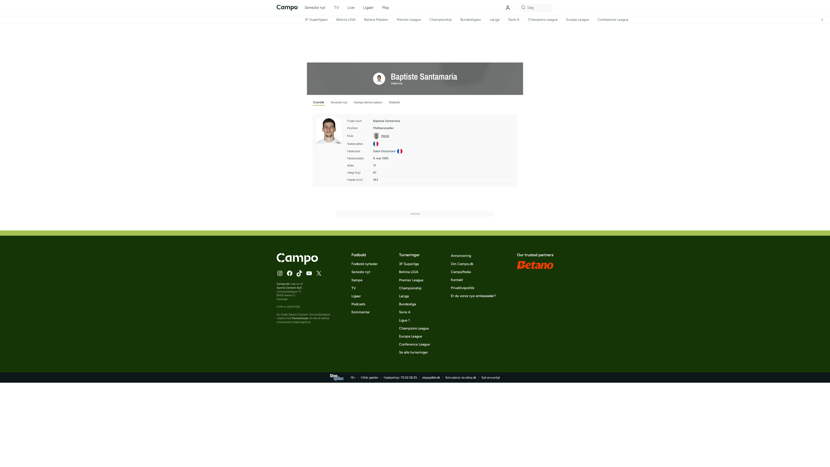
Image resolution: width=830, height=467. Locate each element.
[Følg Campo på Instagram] (280, 273)
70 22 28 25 (409, 377)
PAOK (385, 136)
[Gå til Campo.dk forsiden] (297, 263)
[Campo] (287, 8)
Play (385, 7)
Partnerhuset (300, 318)
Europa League (577, 20)
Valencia (396, 83)
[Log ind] (507, 7)
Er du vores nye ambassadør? (473, 296)
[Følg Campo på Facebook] (289, 273)
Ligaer (368, 7)
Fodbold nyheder (364, 264)
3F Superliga (409, 264)
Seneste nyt (315, 7)
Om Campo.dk (462, 264)
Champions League (543, 20)
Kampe (356, 280)
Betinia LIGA (346, 20)
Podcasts (358, 304)
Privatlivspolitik (462, 288)
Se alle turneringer (413, 352)
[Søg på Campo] (522, 7)
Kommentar (360, 312)
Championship (440, 20)
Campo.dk (283, 283)
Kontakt (457, 280)
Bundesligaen (470, 20)
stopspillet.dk (431, 377)
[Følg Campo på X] (319, 273)
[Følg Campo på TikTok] (299, 273)
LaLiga (495, 20)
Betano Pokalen (376, 20)
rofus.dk (470, 377)
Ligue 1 (404, 320)
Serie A (513, 20)
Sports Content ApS (289, 287)
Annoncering (461, 256)
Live (351, 7)
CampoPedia (461, 272)
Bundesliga (407, 304)
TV (336, 7)
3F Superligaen (316, 20)
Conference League (613, 20)
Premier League (409, 20)
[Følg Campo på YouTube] (309, 273)
